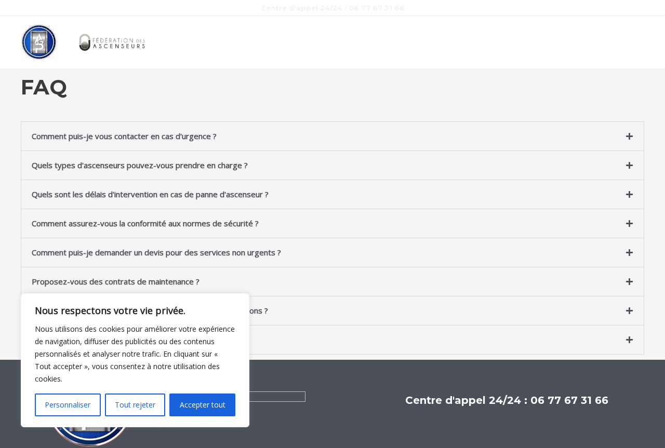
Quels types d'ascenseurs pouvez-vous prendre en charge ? (140, 165)
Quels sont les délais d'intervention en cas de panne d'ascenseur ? (150, 194)
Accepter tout (202, 405)
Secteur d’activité (313, 42)
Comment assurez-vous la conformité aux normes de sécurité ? (145, 223)
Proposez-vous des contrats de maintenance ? (116, 281)
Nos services (243, 42)
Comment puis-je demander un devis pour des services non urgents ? (156, 252)
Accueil (192, 42)
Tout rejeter (135, 405)
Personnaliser (67, 405)
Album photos (384, 42)
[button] (332, 136)
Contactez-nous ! (454, 42)
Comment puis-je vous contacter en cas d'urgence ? (124, 136)
